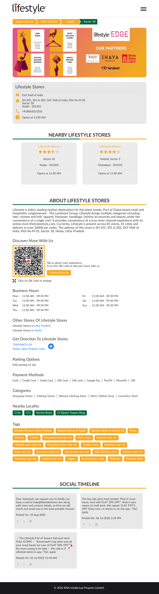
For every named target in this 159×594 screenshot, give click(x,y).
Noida (70, 21)
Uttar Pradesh (49, 21)
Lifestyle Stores (49, 146)
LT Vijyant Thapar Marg (71, 413)
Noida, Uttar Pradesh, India (29, 349)
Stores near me (25, 21)
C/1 (28, 413)
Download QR (59, 273)
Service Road (44, 413)
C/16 (18, 413)
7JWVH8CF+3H (22, 344)
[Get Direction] (51, 348)
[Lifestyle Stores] (29, 8)
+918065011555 (32, 111)
